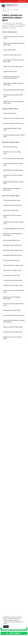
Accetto (6, 626)
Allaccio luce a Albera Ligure (11, 210)
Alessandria (16, 9)
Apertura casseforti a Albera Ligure (13, 327)
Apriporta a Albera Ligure (10, 71)
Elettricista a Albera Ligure (10, 147)
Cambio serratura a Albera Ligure (12, 55)
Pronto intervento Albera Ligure (11, 200)
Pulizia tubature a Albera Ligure (11, 275)
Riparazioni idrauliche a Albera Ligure (13, 123)
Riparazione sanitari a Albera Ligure (13, 250)
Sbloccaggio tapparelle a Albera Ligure (13, 89)
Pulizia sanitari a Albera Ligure (11, 260)
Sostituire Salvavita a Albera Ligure (12, 205)
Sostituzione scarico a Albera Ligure (13, 285)
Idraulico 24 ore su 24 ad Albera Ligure (13, 118)
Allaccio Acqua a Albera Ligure (11, 240)
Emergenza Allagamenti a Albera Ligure (14, 228)
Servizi (9, 9)
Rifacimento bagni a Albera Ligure (12, 255)
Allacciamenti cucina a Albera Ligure (13, 265)
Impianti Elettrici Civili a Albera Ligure (13, 170)
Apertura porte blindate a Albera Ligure (14, 315)
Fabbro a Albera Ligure (9, 50)
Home (4, 9)
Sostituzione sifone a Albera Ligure (12, 280)
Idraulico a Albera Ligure (10, 113)
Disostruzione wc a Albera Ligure (12, 270)
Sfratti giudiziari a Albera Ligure (11, 310)
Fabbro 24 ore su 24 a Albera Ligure (13, 66)
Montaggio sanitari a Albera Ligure (12, 245)
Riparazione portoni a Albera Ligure (12, 332)
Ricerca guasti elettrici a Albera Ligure (13, 158)
